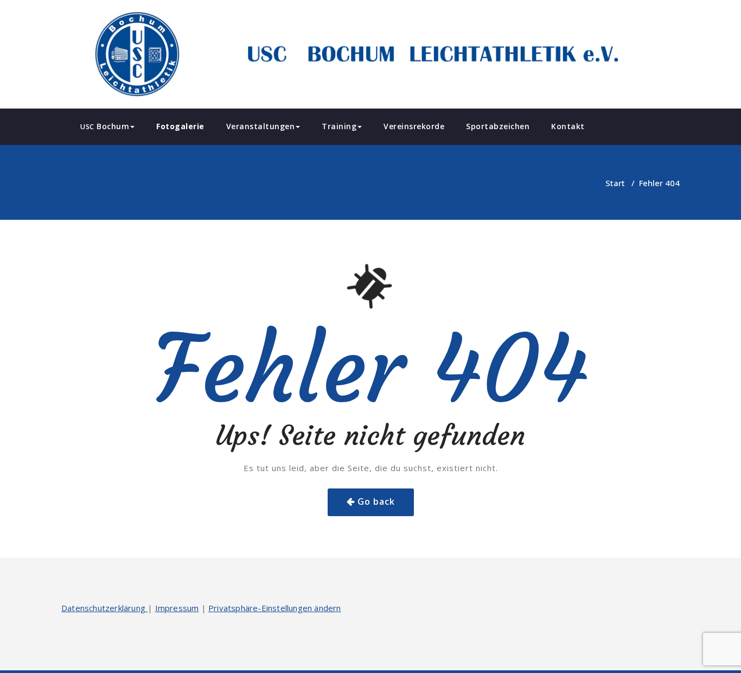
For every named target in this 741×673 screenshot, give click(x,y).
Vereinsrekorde (414, 126)
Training (339, 126)
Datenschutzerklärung (104, 607)
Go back (376, 501)
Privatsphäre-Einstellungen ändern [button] (274, 607)
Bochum (104, 126)
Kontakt (568, 126)
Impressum (177, 607)
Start (615, 182)
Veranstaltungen (260, 126)
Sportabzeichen (497, 126)
